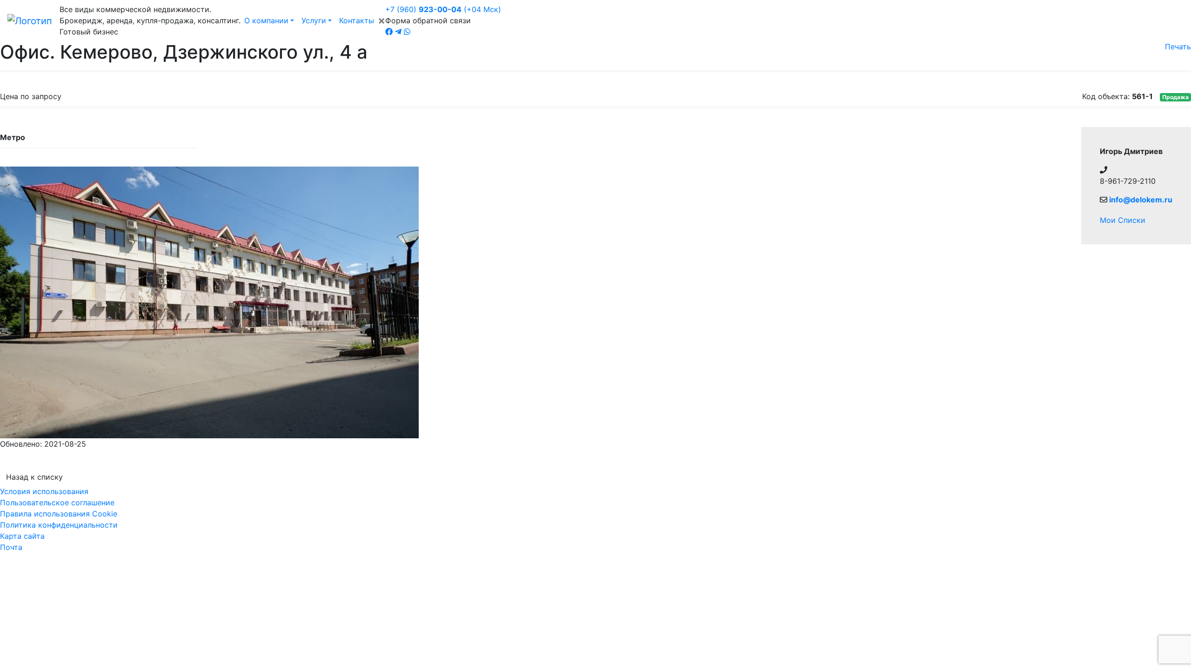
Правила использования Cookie (58, 513)
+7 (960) (443, 9)
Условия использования (44, 491)
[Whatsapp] (407, 31)
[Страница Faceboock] (389, 31)
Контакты (356, 20)
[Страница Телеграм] (398, 31)
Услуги (313, 20)
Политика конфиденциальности (59, 524)
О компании (266, 20)
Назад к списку (34, 477)
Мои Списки (1122, 220)
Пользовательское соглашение (57, 502)
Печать (1178, 46)
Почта (11, 547)
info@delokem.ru (1140, 199)
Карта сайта (22, 536)
